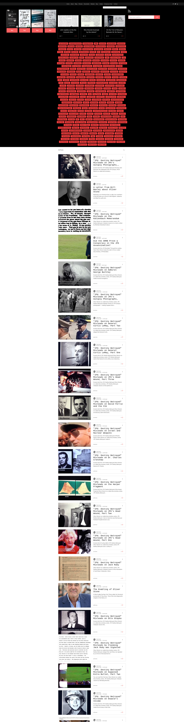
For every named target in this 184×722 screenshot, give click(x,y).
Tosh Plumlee (118, 136)
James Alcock (79, 85)
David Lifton (121, 60)
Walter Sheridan (92, 141)
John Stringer (90, 91)
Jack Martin (122, 82)
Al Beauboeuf (121, 43)
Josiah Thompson (120, 91)
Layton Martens (91, 96)
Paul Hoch (90, 113)
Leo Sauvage (64, 99)
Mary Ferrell (102, 102)
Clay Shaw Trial (74, 57)
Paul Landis (107, 113)
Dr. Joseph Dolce (97, 66)
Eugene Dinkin (95, 71)
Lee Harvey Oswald (111, 96)
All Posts (60, 150)
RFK (77, 119)
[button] (177, 4)
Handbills (66, 80)
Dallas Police (70, 60)
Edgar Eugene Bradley (63, 68)
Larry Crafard (113, 94)
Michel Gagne (112, 105)
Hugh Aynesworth (121, 80)
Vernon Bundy (99, 139)
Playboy (89, 116)
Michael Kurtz (94, 105)
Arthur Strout (78, 49)
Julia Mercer (83, 94)
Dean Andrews (86, 63)
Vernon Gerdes (109, 139)
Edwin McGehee (122, 68)
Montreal (85, 108)
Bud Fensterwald (84, 52)
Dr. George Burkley (86, 66)
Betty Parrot (108, 49)
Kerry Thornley (96, 94)
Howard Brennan (111, 80)
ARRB (96, 43)
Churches (91, 54)
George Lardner (71, 77)
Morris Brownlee (93, 108)
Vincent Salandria (74, 141)
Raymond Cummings (111, 119)
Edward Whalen (112, 68)
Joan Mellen (122, 88)
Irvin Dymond (75, 82)
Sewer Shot (119, 130)
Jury (90, 94)
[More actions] (123, 157)
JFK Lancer (83, 82)
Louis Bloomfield (97, 99)
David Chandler (87, 60)
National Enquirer (121, 108)
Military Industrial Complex (65, 108)
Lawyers (83, 96)
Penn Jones (114, 113)
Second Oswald (97, 130)
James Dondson (99, 85)
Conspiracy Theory (115, 57)
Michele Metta (121, 105)
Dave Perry (78, 60)
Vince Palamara (63, 141)
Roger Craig (75, 127)
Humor (61, 82)
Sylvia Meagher (109, 133)
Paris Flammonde (63, 113)
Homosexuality (100, 80)
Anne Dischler (110, 46)
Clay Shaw (107, 54)
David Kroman (104, 60)
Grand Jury (107, 77)
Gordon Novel (99, 77)
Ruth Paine (64, 130)
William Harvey (92, 144)
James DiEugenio (89, 85)
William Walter (102, 144)
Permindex (122, 113)
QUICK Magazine (62, 119)
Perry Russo (62, 116)
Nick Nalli (80, 110)
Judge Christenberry (63, 94)
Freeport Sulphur (90, 74)
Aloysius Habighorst (89, 46)
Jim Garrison (107, 88)
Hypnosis (67, 82)
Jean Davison (80, 88)
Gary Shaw (107, 74)
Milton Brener (77, 108)
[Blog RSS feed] (129, 11)
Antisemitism (62, 49)
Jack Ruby (62, 85)
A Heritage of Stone (87, 43)
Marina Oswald (77, 102)
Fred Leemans (64, 74)
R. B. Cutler (71, 119)
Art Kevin (70, 49)
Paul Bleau (82, 113)
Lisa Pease (80, 99)
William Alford (120, 141)
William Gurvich (82, 144)
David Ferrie (96, 60)
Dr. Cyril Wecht (76, 66)
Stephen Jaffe (84, 133)
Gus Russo (115, 77)
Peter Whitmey (81, 116)
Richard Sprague (122, 122)
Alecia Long (71, 46)
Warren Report (111, 141)
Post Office (96, 116)
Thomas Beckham (75, 136)
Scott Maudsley (87, 130)
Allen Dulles (79, 46)
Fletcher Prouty (104, 71)
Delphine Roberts (97, 63)
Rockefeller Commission (64, 127)
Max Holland (119, 102)
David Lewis (113, 60)
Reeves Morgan (122, 119)
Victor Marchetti (118, 139)
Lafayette (105, 94)
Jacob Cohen (71, 85)
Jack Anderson (113, 82)
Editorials (73, 68)
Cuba (123, 57)
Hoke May (92, 80)
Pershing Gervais (72, 116)
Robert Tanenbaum (114, 124)
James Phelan (71, 88)
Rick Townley (68, 124)
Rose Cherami (103, 127)
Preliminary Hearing (106, 116)
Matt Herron (110, 102)
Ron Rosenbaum (84, 127)
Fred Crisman (123, 71)
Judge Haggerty (74, 94)
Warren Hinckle (102, 141)
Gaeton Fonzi (99, 74)
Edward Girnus (81, 68)
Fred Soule (80, 74)
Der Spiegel (106, 63)
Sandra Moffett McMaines (76, 130)
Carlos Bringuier (106, 52)
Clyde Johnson (89, 57)
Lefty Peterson (121, 96)
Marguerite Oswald (67, 102)
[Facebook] (173, 4)
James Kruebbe (120, 85)
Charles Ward (84, 54)
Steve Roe (101, 133)
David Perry (69, 63)
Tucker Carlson (65, 139)
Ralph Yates (89, 119)
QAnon (122, 116)
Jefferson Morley (89, 88)
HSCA (59, 80)
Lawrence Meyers (63, 96)
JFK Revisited (91, 82)
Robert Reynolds (104, 124)
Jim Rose (114, 88)
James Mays (62, 88)
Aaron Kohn (102, 43)
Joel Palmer (62, 91)
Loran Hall (87, 99)
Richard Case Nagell (80, 122)
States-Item (76, 133)
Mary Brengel (94, 102)
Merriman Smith (74, 105)
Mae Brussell (106, 99)
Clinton (81, 57)
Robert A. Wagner (85, 124)
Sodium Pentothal (66, 133)
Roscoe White (94, 127)
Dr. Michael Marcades (109, 66)
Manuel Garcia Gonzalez (117, 99)
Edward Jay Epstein (92, 68)
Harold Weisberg (75, 80)
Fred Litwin (73, 74)
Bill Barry (115, 49)
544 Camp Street (63, 43)
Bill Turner (67, 52)
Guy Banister (123, 77)
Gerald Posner (90, 77)
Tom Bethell (99, 136)
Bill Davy (60, 52)
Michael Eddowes (84, 105)
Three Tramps (85, 136)
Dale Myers (62, 60)
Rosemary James (113, 127)
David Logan (61, 63)
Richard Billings (69, 122)
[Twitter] (175, 4)
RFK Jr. (82, 119)
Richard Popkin (112, 122)
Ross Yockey (122, 127)
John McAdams (81, 91)
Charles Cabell (65, 54)
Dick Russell (114, 63)
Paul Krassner (98, 113)
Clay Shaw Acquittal (118, 54)
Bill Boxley (122, 49)
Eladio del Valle (61, 71)
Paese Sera (120, 110)
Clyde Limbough (99, 57)
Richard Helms (102, 122)
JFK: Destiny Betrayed (102, 82)
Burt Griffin (92, 52)
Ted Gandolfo (119, 133)
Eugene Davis (86, 71)
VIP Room (91, 139)
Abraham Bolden (112, 43)
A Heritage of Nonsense (75, 43)
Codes (107, 57)
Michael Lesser (103, 105)
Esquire (79, 71)
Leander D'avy (100, 96)
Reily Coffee (60, 122)
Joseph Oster (111, 91)
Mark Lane (86, 102)
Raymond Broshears (99, 119)
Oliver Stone (88, 110)
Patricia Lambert (74, 113)
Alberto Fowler (62, 46)
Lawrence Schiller (74, 96)
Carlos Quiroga (115, 52)
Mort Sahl (101, 108)
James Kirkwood (110, 85)
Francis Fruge (114, 71)
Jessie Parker (98, 88)
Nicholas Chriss (72, 110)
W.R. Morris (83, 141)
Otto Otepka (112, 110)
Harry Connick (84, 80)
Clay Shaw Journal (63, 57)
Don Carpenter (122, 63)
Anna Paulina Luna (100, 46)
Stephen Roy (93, 133)
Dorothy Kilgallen (66, 66)
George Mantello (81, 77)
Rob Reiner (75, 124)
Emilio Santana (71, 71)
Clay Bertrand (99, 54)
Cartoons (124, 52)
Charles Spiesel (74, 54)
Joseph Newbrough (100, 91)
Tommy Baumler (109, 136)
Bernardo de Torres (87, 49)
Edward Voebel (102, 68)
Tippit (92, 136)
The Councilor (65, 136)
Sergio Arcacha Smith (109, 130)
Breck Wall (74, 52)
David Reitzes (77, 63)
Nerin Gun (63, 110)
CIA (99, 52)
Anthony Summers (120, 46)
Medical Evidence (63, 105)
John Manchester (71, 91)
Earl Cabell (119, 66)
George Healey (61, 77)
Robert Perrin (95, 124)
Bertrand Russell (98, 49)
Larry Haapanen (122, 94)
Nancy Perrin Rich (110, 108)
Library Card (73, 99)
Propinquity (116, 116)
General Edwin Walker (117, 74)
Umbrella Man (83, 139)
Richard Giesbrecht (92, 122)
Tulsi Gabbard (74, 139)
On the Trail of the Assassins (100, 110)
